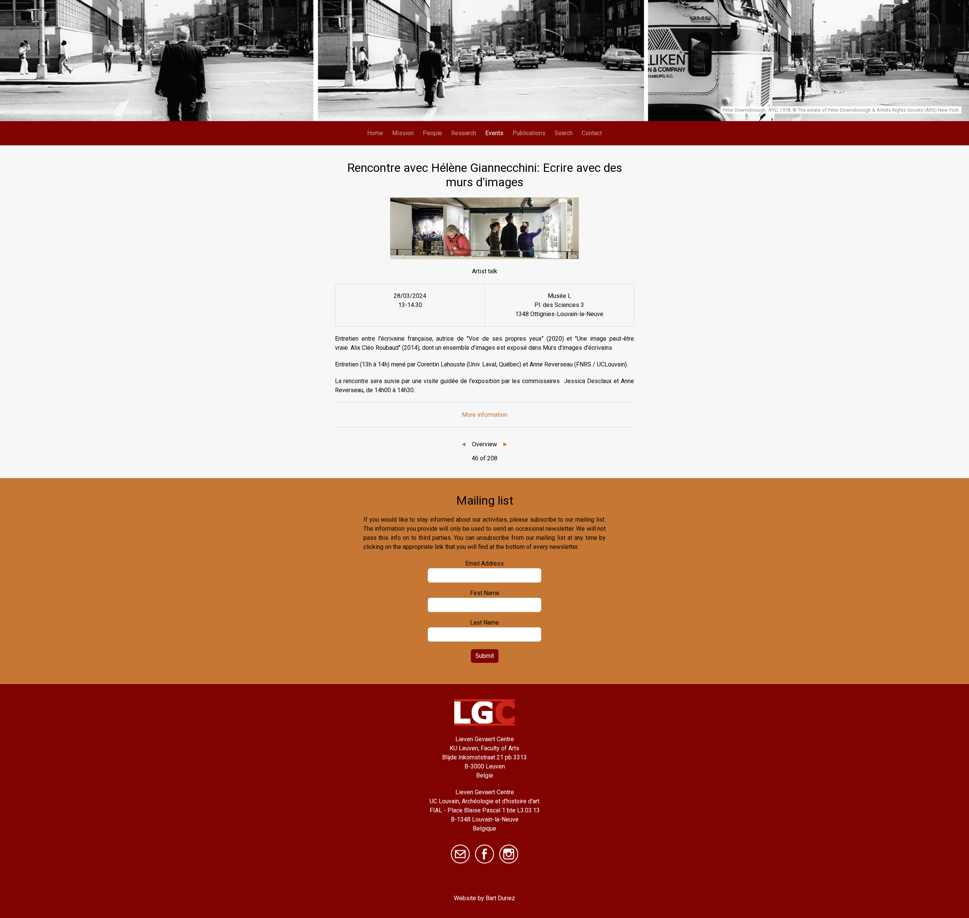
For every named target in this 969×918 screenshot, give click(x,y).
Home (375, 133)
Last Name (484, 622)
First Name (484, 593)
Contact (592, 133)
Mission (403, 133)
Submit (484, 655)
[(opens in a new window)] (484, 853)
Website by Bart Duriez (484, 898)
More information (484, 414)
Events (494, 133)
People (432, 133)
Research (463, 133)
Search (564, 133)
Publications (529, 133)
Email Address (484, 563)
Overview (484, 444)
